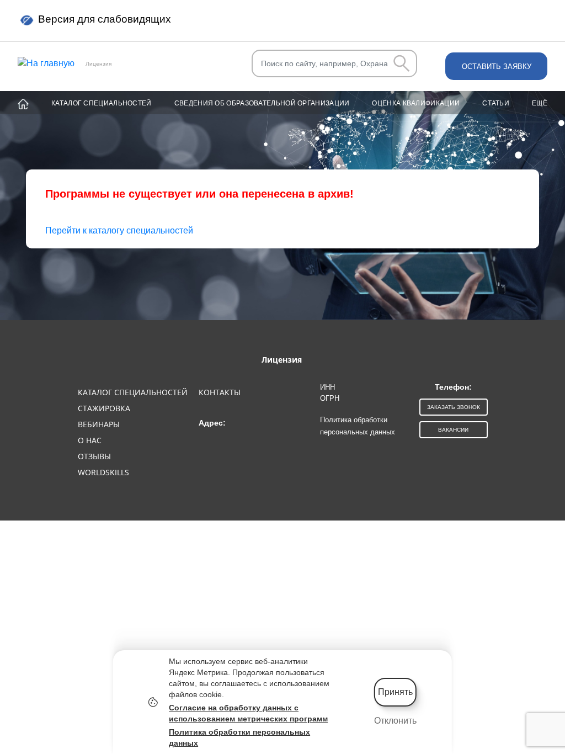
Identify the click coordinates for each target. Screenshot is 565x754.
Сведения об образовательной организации (262, 103)
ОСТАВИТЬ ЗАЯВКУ (496, 66)
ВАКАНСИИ (453, 430)
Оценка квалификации (416, 103)
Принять (395, 692)
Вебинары (99, 424)
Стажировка (104, 408)
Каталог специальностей (101, 103)
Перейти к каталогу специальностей (119, 230)
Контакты (220, 392)
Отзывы (94, 456)
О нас (90, 440)
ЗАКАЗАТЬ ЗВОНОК (453, 407)
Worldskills (103, 472)
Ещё (539, 103)
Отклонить (395, 720)
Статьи (495, 103)
